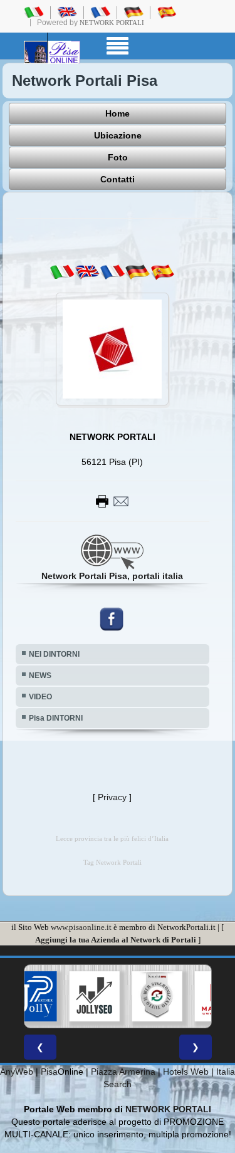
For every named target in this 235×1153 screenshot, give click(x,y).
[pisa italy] (67, 12)
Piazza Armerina (123, 1072)
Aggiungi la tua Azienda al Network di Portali (115, 939)
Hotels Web (186, 1072)
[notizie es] (162, 271)
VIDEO (40, 696)
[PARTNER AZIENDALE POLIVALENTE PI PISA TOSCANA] (31, 996)
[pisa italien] (133, 12)
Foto (118, 157)
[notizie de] (137, 271)
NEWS (40, 675)
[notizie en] (87, 271)
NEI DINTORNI (54, 654)
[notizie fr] (112, 271)
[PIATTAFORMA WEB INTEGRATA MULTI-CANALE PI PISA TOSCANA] (157, 996)
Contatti (117, 179)
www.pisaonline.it (81, 927)
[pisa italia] (34, 12)
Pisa (49, 1072)
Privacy (112, 797)
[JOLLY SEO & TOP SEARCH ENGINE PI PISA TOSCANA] (94, 996)
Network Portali (112, 22)
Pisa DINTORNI (56, 718)
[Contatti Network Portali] (112, 500)
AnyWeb (16, 1072)
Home (117, 113)
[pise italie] (100, 12)
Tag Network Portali (112, 862)
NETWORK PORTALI (168, 1109)
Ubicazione (118, 135)
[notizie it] (62, 271)
